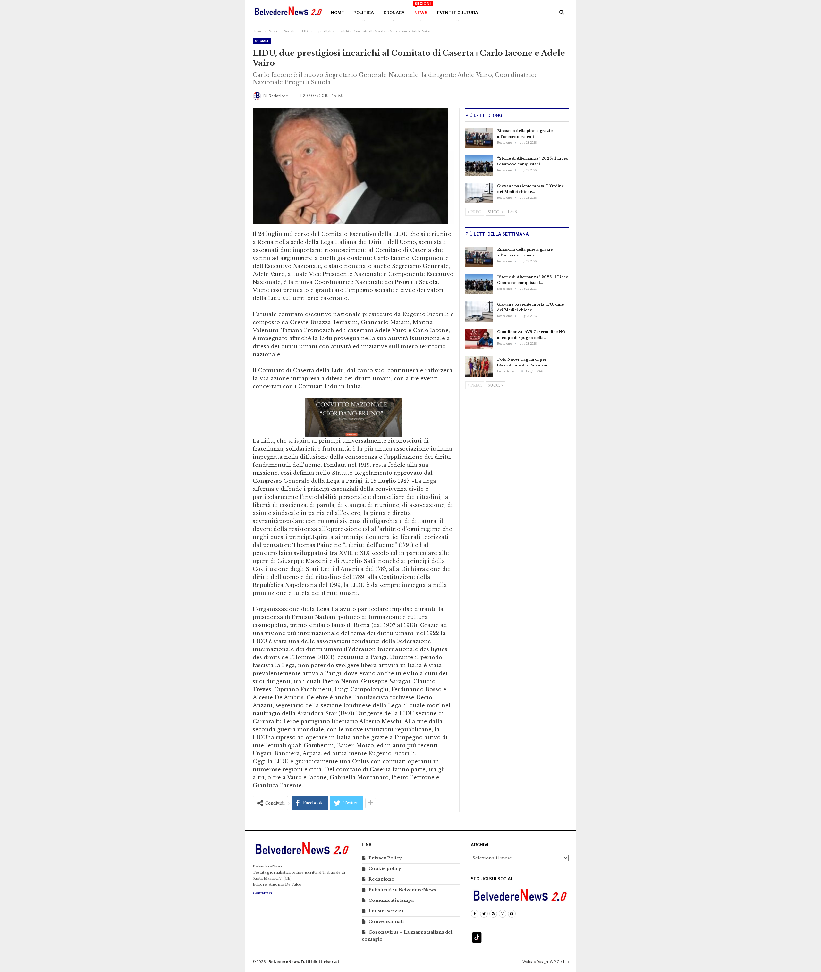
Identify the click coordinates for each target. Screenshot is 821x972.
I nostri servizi (385, 911)
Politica (363, 12)
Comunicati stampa (391, 900)
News (422, 8)
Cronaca (394, 12)
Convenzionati (386, 921)
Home (337, 12)
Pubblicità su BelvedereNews (402, 889)
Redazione (381, 879)
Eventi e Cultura (457, 12)
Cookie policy (384, 868)
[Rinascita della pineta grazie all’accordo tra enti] (479, 138)
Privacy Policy (385, 858)
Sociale (262, 41)
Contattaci (262, 893)
